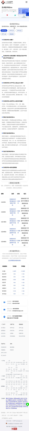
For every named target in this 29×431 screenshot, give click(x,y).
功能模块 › (3, 350)
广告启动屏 (11, 388)
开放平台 (21, 376)
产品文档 (20, 426)
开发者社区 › (4, 347)
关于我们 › (3, 327)
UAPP (11, 415)
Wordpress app (19, 363)
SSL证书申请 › (22, 336)
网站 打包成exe (9, 398)
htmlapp (17, 374)
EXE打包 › (12, 330)
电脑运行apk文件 (12, 400)
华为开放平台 (7, 382)
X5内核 (24, 388)
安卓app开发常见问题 (17, 406)
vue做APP (11, 369)
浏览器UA (7, 393)
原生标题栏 (7, 388)
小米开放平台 (14, 382)
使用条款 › (3, 330)
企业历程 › (3, 336)
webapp (27, 370)
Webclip (22, 364)
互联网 (14, 376)
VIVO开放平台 (12, 382)
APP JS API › (4, 352)
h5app (14, 374)
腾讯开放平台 (26, 382)
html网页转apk (11, 403)
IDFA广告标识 (17, 393)
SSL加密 (7, 370)
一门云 (8, 415)
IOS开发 (11, 376)
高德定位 (24, 393)
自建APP (24, 370)
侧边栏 (16, 388)
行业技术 (7, 376)
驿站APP (16, 415)
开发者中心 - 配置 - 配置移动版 (13, 185)
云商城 (14, 363)
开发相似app (14, 408)
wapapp (19, 370)
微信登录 (26, 393)
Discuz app (17, 363)
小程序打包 (9, 362)
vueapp (9, 374)
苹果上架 (25, 412)
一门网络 (20, 415)
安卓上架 (4, 415)
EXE (11, 412)
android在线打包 (13, 401)
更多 (21, 374)
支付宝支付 (21, 388)
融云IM (14, 393)
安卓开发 (9, 376)
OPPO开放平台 (9, 382)
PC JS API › (3, 355)
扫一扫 (9, 388)
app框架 (11, 373)
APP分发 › (21, 330)
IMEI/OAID (19, 394)
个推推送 (21, 393)
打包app (14, 412)
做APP (21, 370)
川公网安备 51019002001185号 (15, 423)
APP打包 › (12, 327)
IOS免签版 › (12, 336)
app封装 (10, 418)
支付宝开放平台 (21, 382)
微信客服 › (12, 347)
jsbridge (7, 374)
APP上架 (26, 363)
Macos (19, 377)
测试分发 (26, 376)
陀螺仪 (11, 393)
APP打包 (7, 363)
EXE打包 (11, 363)
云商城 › (12, 333)
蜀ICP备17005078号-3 (11, 426)
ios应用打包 (20, 400)
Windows (17, 377)
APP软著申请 (24, 362)
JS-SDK (24, 376)
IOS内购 (9, 393)
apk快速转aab (19, 403)
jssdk (19, 374)
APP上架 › (21, 327)
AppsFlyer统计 (19, 388)
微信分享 (14, 388)
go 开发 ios (19, 405)
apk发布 (20, 401)
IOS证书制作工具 (16, 368)
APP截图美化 (5, 418)
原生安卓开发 (12, 405)
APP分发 (14, 370)
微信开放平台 (19, 382)
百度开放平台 (24, 382)
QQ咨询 (12, 350)
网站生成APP (20, 412)
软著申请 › (21, 333)
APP (8, 412)
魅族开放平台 (16, 382)
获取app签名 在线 (18, 398)
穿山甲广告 (26, 388)
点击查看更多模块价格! (14, 260)
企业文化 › (3, 333)
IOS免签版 (9, 369)
